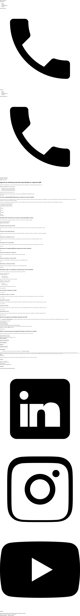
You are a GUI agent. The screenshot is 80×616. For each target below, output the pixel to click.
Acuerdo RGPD (2, 349)
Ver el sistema (12, 186)
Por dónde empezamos (4, 324)
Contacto (13, 368)
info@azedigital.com (7, 364)
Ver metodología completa (4, 222)
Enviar (1, 354)
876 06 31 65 (2, 364)
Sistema (3, 4)
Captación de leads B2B (4, 613)
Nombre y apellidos (3, 338)
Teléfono (1, 344)
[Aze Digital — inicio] (2, 1)
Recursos (3, 6)
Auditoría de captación (18, 613)
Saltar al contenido (3, 0)
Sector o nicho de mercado (4, 340)
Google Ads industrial (11, 613)
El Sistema (1, 368)
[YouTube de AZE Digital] (40, 609)
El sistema (23, 613)
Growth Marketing (4, 5)
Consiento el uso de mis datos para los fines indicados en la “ (15, 351)
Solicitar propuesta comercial (5, 186)
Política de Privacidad (25, 351)
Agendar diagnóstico (3, 96)
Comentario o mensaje (3, 346)
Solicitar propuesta (3, 8)
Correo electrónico (3, 342)
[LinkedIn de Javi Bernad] (40, 448)
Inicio (2, 3)
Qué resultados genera (4, 323)
